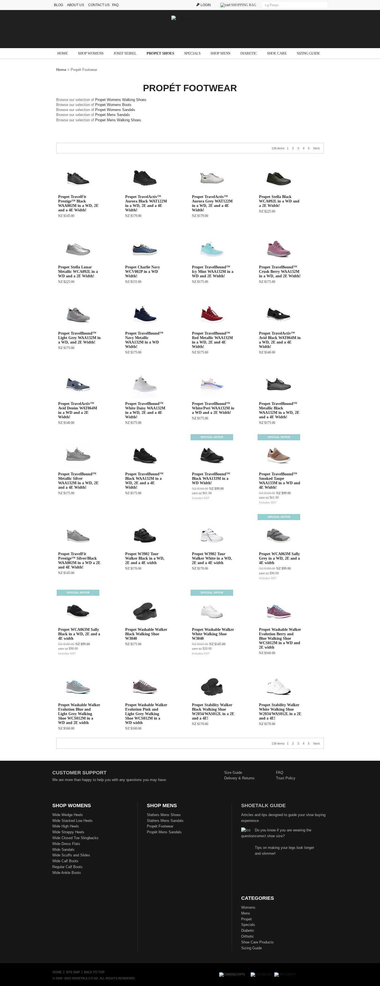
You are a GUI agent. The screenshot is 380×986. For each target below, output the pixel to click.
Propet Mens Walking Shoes (118, 120)
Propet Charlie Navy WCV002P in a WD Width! (142, 271)
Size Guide (233, 772)
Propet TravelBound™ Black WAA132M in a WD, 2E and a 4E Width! (144, 481)
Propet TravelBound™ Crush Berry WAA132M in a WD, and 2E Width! (280, 271)
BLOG (59, 5)
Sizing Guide (251, 948)
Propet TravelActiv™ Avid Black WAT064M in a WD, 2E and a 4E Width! (280, 340)
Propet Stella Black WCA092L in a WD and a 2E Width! (279, 201)
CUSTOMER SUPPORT (79, 772)
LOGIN (206, 5)
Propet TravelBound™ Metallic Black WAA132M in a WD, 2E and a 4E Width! (279, 410)
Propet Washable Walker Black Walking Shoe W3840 (146, 634)
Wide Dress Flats (66, 844)
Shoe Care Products (257, 942)
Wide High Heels (65, 826)
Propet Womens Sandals (115, 110)
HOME (62, 53)
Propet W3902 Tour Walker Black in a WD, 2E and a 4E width (144, 558)
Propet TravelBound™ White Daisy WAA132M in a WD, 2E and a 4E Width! (145, 410)
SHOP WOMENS (90, 53)
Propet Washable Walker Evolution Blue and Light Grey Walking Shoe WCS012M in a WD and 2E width (79, 714)
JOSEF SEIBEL (125, 53)
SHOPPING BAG (243, 5)
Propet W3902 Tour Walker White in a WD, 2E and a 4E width (212, 558)
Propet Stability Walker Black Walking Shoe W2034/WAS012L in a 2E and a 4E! (213, 711)
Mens (245, 913)
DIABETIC (248, 53)
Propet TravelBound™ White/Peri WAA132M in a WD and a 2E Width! (213, 408)
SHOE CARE (277, 53)
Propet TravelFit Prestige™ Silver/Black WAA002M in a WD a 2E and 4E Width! (79, 560)
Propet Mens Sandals (112, 115)
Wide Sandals (63, 849)
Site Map (73, 972)
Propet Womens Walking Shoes (120, 100)
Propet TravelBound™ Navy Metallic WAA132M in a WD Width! (144, 340)
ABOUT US (75, 5)
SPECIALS (192, 53)
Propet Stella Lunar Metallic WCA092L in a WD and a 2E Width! (78, 271)
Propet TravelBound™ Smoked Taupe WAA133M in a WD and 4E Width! (279, 481)
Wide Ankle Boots (66, 873)
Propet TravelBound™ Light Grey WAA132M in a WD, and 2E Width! (79, 337)
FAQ (116, 5)
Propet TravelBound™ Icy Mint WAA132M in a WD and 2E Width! (212, 271)
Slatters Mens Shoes (164, 815)
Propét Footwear (160, 826)
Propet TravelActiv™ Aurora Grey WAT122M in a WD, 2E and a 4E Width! (212, 203)
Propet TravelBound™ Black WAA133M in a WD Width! (211, 478)
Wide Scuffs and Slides (71, 855)
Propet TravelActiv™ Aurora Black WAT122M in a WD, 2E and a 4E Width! (146, 203)
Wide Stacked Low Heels (72, 821)
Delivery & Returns (239, 778)
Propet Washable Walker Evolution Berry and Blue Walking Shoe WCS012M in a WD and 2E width (280, 638)
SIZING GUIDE (308, 53)
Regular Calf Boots (67, 867)
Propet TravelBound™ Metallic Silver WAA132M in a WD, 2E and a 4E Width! (78, 481)
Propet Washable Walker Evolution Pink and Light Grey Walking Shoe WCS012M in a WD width (146, 714)
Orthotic (247, 936)
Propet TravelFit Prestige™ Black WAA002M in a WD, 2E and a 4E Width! (78, 203)
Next (316, 148)
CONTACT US (99, 5)
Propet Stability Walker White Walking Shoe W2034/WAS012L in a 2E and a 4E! (280, 711)
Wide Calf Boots (65, 861)
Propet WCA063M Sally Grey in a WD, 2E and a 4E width (279, 558)
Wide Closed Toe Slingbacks (75, 838)
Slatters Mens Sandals (165, 821)
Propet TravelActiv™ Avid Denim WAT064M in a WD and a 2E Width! (77, 410)
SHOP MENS (220, 53)
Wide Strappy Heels (68, 832)
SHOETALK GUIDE (263, 805)
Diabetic (247, 930)
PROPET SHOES (160, 53)
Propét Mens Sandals (164, 832)
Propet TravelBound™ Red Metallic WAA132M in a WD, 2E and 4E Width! (212, 340)
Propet (246, 919)
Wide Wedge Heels (67, 815)
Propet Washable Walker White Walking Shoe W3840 (213, 634)
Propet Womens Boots (113, 105)
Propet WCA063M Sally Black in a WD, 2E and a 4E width (79, 634)
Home (61, 70)
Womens (248, 907)
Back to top (94, 972)
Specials (248, 925)
